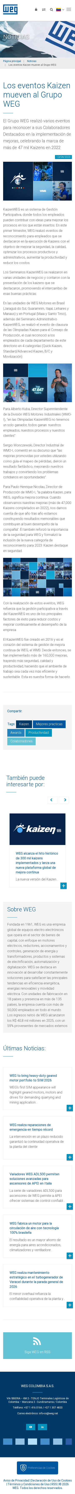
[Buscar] (51, 9)
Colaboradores (21, 741)
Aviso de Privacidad (16, 1480)
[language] (60, 9)
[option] (37, 847)
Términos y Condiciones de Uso (29, 1484)
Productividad (39, 733)
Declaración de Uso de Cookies (51, 1480)
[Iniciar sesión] (36, 9)
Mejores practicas (49, 724)
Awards (15, 733)
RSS (54, 1484)
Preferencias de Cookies (41, 1467)
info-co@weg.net (48, 1413)
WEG (9, 9)
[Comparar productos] (44, 9)
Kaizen (24, 724)
